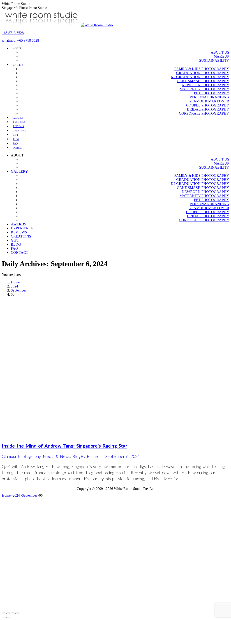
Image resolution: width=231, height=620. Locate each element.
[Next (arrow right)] (8, 617)
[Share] (8, 613)
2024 (16, 495)
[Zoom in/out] (17, 613)
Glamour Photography (21, 456)
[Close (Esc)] (3, 613)
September (29, 495)
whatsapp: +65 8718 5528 (20, 40)
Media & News (56, 456)
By (93, 456)
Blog (76, 456)
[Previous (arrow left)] (3, 617)
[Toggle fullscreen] (12, 613)
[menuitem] (17, 48)
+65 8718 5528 (13, 33)
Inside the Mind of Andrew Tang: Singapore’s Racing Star (64, 445)
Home (6, 495)
